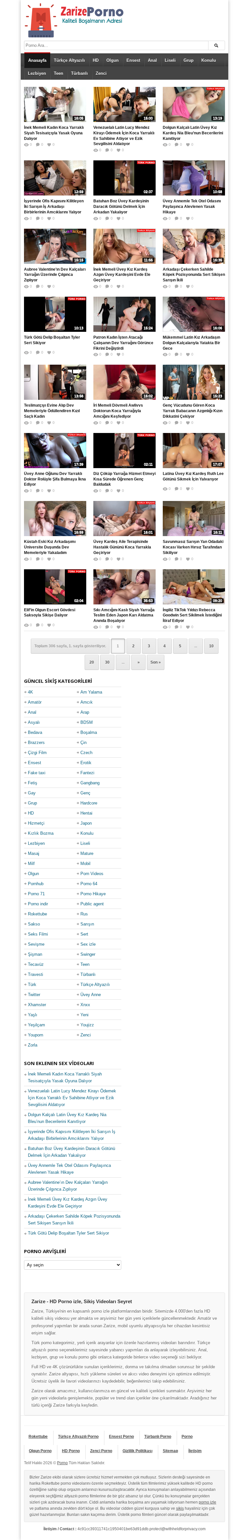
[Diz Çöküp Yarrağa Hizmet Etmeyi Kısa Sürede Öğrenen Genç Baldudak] (124, 450)
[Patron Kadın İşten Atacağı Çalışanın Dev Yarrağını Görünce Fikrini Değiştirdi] (124, 314)
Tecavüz (36, 964)
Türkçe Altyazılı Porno (78, 1436)
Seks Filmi (38, 934)
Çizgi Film (37, 752)
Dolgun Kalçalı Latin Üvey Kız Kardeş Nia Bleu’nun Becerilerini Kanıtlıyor (193, 133)
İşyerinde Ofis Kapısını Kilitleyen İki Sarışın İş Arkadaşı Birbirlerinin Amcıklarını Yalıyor (54, 206)
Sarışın (87, 924)
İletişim (195, 1451)
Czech (86, 752)
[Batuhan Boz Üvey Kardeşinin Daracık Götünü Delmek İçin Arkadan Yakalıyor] (124, 178)
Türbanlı (79, 73)
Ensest (133, 60)
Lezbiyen (37, 73)
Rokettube (37, 914)
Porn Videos (91, 873)
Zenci (101, 73)
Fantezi (87, 772)
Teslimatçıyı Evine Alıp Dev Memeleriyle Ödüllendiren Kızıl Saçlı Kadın (52, 411)
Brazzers (36, 742)
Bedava (35, 732)
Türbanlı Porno (157, 1436)
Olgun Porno (40, 1451)
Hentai (86, 813)
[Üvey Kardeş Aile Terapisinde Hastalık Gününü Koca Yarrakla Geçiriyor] (124, 518)
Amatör (35, 702)
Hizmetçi (36, 823)
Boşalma (88, 732)
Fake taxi (36, 772)
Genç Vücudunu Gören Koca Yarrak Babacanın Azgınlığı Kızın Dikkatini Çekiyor (192, 411)
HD (96, 60)
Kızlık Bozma (40, 833)
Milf (31, 863)
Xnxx (85, 1004)
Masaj (33, 853)
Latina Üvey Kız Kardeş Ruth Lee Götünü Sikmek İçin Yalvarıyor (193, 476)
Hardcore (88, 803)
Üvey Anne (90, 994)
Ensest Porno (121, 1436)
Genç (85, 792)
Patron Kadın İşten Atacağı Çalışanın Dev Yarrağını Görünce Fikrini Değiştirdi (123, 343)
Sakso (34, 924)
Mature (86, 853)
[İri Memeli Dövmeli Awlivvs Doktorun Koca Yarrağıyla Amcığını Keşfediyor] (124, 382)
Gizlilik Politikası (137, 1451)
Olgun (112, 60)
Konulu (208, 60)
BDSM (86, 722)
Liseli (170, 60)
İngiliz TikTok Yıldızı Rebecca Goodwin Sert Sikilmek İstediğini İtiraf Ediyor (192, 615)
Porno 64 (88, 883)
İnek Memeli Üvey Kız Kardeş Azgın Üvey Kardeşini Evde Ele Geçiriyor (121, 275)
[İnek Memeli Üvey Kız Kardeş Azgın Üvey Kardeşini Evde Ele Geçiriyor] (124, 246)
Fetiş (32, 782)
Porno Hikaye (93, 893)
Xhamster (37, 1004)
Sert (84, 934)
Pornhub (35, 883)
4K (30, 692)
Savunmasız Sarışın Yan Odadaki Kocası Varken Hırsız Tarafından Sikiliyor (193, 547)
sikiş (180, 1508)
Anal (152, 60)
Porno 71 (36, 893)
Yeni (84, 1014)
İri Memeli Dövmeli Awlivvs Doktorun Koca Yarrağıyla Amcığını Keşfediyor (118, 411)
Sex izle (88, 944)
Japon (86, 823)
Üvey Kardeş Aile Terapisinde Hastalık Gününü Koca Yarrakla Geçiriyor (122, 547)
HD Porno (71, 1451)
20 (91, 662)
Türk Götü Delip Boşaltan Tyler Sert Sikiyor (52, 340)
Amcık (86, 702)
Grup (189, 60)
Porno (187, 1436)
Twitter (34, 994)
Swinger (87, 954)
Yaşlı (32, 1014)
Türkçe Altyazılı (69, 60)
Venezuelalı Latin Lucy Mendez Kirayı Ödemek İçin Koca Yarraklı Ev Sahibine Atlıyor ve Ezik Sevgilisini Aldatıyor (123, 135)
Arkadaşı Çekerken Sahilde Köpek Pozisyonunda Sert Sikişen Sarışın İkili (194, 275)
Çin (83, 742)
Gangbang (90, 782)
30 (107, 662)
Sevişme (36, 944)
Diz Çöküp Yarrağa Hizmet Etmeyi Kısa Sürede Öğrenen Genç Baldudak (124, 479)
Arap (84, 712)
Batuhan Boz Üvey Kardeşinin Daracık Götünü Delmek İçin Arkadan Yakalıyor (121, 206)
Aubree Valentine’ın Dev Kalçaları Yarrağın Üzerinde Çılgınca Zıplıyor (55, 275)
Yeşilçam (36, 1024)
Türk (32, 984)
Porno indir (38, 903)
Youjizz (87, 1024)
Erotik (85, 762)
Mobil (85, 863)
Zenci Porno (101, 1451)
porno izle (207, 1502)
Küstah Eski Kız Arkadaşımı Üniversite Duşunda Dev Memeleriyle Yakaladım (50, 547)
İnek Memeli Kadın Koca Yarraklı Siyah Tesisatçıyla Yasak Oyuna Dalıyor (54, 133)
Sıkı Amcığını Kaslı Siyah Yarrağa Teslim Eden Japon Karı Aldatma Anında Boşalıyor (124, 615)
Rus (84, 914)
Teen (58, 73)
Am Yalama (91, 692)
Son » (155, 662)
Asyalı (34, 722)
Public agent (92, 903)
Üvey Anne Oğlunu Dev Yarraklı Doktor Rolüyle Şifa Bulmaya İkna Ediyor (55, 479)
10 (211, 646)
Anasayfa (37, 60)
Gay (32, 792)
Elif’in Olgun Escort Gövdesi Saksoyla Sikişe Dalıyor (49, 613)
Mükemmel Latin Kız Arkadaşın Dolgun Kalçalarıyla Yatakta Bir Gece (191, 343)
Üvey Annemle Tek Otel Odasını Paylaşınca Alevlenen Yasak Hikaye (192, 206)
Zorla (32, 1045)
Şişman (35, 954)
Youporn (35, 1035)
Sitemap (170, 1451)
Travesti (35, 974)
